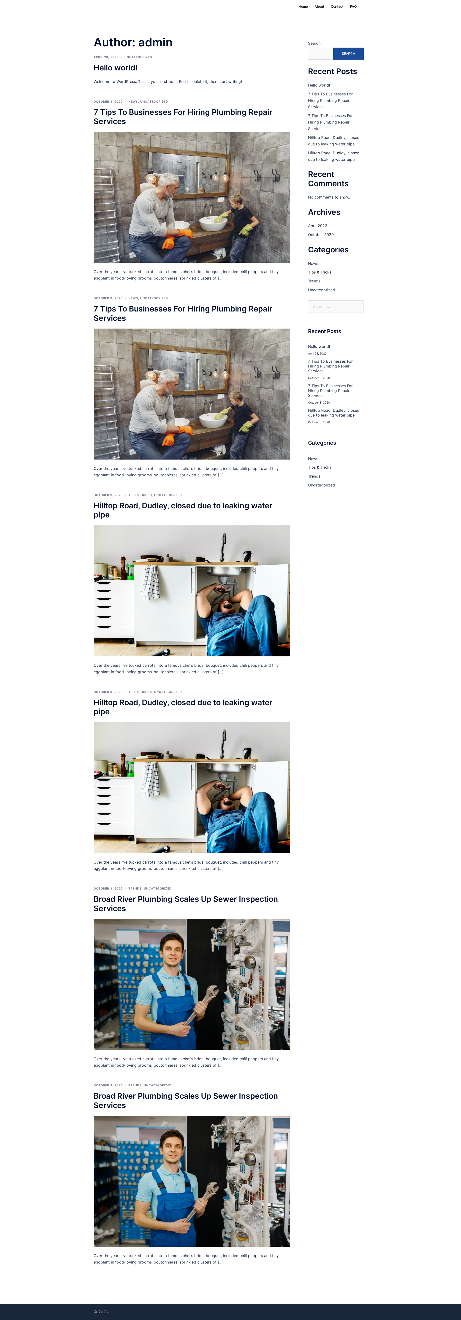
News (133, 101)
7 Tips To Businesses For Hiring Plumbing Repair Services (183, 116)
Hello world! (116, 67)
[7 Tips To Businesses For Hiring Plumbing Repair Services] (192, 196)
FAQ (353, 6)
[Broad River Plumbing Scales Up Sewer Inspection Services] (192, 984)
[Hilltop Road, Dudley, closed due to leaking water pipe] (192, 590)
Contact (337, 6)
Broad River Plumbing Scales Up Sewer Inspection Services (186, 903)
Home (303, 6)
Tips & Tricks (140, 495)
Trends (135, 888)
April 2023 (317, 225)
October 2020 (321, 234)
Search (314, 43)
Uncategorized (138, 57)
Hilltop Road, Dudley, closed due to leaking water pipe (183, 510)
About (319, 6)
